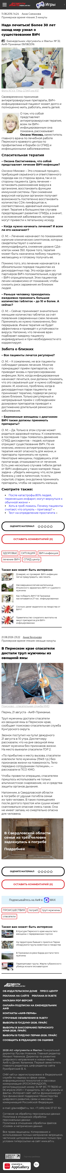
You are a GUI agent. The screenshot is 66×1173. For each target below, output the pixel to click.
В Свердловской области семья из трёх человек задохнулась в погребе (27, 837)
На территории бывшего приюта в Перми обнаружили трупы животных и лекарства (38, 943)
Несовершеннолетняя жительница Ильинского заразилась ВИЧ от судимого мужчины (38, 588)
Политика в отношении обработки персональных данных (24, 1118)
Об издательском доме (20, 991)
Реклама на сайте (16, 995)
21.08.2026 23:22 (11, 637)
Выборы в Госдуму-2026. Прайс (25, 1022)
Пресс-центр (49, 991)
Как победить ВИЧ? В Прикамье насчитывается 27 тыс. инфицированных (37, 597)
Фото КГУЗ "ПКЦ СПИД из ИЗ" (20, 90)
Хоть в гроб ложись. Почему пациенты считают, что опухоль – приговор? (34, 507)
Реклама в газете (44, 995)
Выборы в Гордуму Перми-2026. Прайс (30, 1035)
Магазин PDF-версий (17, 1000)
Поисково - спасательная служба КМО (25, 706)
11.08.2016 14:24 (10, 13)
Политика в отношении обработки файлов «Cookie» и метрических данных (30, 1125)
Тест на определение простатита (32, 512)
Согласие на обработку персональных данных (31, 1113)
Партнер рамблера (32, 1157)
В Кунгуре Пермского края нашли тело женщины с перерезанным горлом (37, 932)
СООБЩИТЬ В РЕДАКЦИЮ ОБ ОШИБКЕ (28, 1040)
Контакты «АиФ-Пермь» (20, 1013)
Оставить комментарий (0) (33, 539)
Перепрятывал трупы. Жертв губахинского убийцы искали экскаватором (38, 965)
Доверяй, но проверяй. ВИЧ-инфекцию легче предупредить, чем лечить (37, 575)
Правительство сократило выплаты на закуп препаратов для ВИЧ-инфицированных (36, 620)
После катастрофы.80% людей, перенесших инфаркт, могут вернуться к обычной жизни (33, 499)
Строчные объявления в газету (25, 1017)
